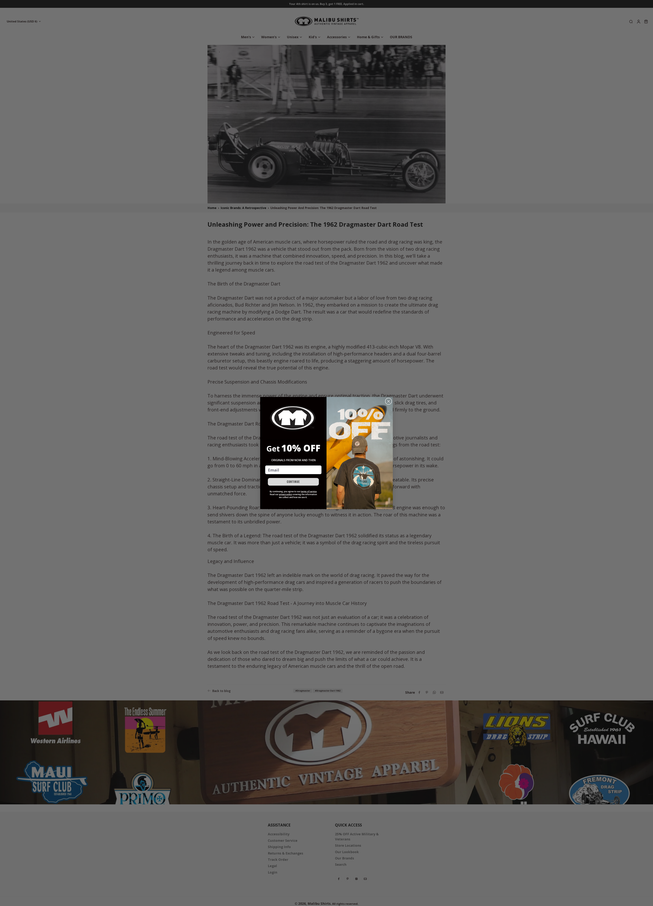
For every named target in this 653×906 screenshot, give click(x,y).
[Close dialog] (388, 401)
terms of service (309, 491)
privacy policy (285, 494)
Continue (293, 482)
